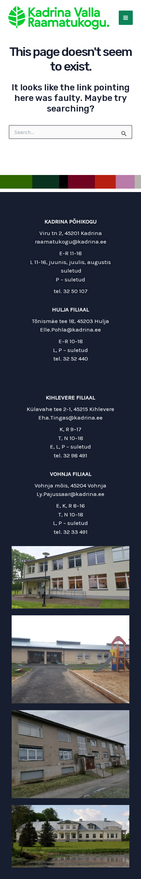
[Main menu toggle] (126, 18)
